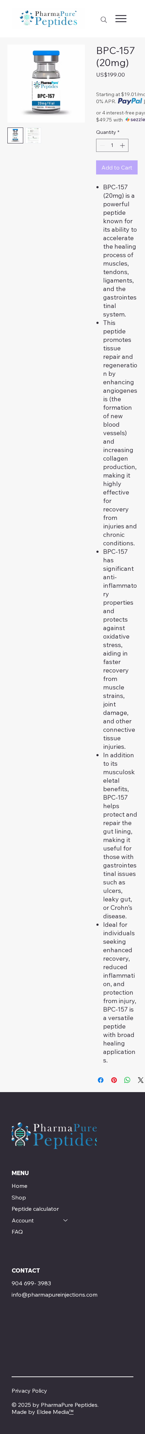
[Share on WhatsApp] (127, 1080)
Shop (19, 1197)
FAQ (17, 1231)
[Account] (66, 1220)
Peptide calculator (35, 1208)
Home (19, 1185)
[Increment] (123, 145)
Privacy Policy (29, 1390)
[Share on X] (141, 1080)
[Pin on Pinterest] (114, 1080)
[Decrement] (101, 145)
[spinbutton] (112, 145)
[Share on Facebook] (100, 1080)
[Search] (103, 19)
